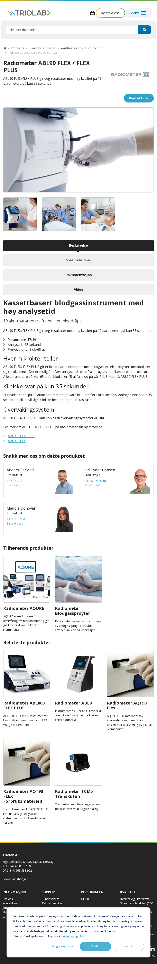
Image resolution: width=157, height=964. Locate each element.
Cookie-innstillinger (15, 879)
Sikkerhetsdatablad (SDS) (137, 903)
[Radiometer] (130, 74)
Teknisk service (52, 903)
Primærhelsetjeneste (43, 48)
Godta (95, 946)
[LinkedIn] (152, 949)
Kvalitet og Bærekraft (134, 899)
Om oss (7, 899)
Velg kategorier (62, 946)
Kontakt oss (10, 903)
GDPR (85, 899)
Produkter (17, 48)
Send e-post (15, 485)
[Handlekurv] (92, 13)
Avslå (128, 946)
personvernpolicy (73, 936)
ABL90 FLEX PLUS (21, 436)
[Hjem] (5, 48)
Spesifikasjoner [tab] (78, 260)
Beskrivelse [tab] (78, 245)
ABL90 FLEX (17, 441)
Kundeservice (50, 899)
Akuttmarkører (71, 48)
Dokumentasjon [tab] (78, 275)
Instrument (92, 48)
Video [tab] (78, 289)
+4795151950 (16, 519)
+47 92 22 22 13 (17, 481)
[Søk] (144, 29)
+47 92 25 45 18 (95, 481)
